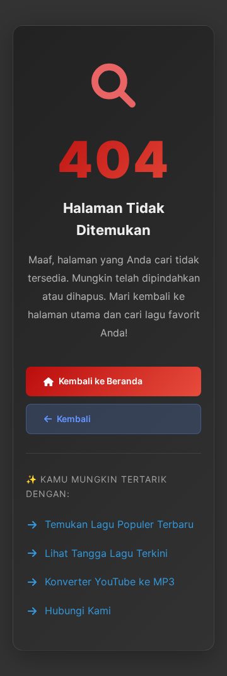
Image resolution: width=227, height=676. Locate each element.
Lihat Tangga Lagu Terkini (106, 553)
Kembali (74, 418)
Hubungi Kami (78, 610)
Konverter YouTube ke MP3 (110, 581)
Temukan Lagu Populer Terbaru (119, 524)
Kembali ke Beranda (101, 380)
